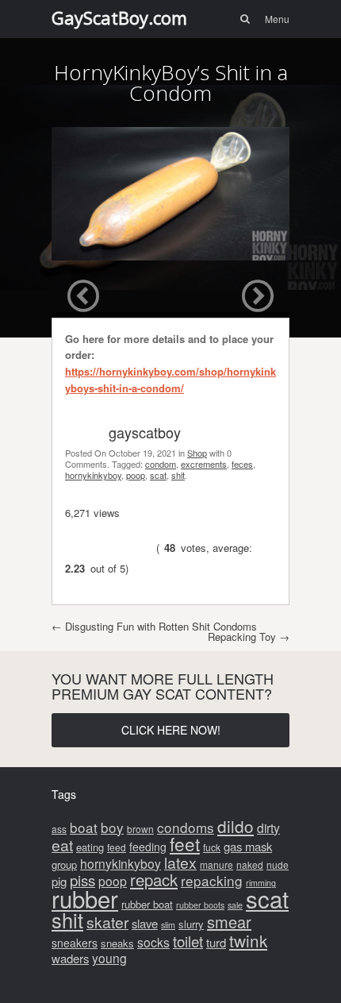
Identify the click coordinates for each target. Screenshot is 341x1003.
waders (70, 958)
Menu (277, 18)
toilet (188, 940)
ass (59, 828)
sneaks (117, 943)
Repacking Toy (248, 636)
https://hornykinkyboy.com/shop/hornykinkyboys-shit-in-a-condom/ (170, 379)
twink (248, 940)
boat (84, 827)
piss (82, 879)
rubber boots (200, 905)
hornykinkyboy (93, 475)
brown (140, 828)
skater (107, 922)
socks (153, 942)
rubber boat (147, 904)
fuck (211, 847)
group (64, 864)
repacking (212, 880)
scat (158, 475)
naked (249, 864)
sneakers (75, 943)
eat (62, 845)
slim (168, 925)
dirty (268, 827)
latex (180, 862)
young (109, 957)
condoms (185, 827)
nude (277, 864)
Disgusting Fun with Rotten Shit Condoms (154, 626)
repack (154, 879)
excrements (204, 463)
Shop (197, 452)
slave (145, 923)
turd (216, 942)
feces (242, 463)
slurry (191, 924)
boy (112, 827)
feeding (148, 846)
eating (90, 846)
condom (160, 463)
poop (135, 475)
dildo (235, 826)
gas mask (248, 846)
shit (178, 475)
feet (185, 843)
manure (216, 864)
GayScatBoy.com (119, 17)
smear (229, 921)
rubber (85, 898)
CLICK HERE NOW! (170, 730)
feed (116, 847)
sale (235, 905)
